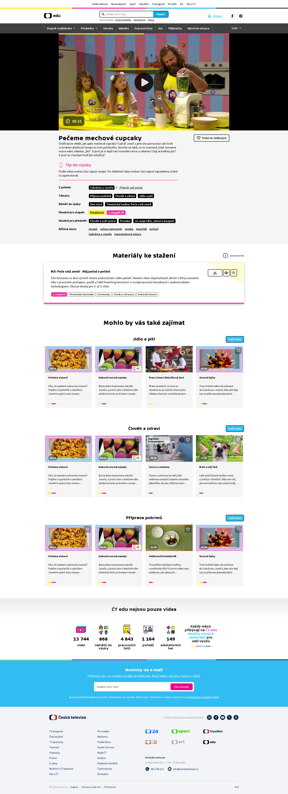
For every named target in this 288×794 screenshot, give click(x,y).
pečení (154, 229)
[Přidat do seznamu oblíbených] (233, 272)
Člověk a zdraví (125, 196)
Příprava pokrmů (100, 196)
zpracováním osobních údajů (202, 697)
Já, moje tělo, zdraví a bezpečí (154, 221)
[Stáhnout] (215, 272)
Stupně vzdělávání (59, 28)
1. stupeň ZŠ (116, 213)
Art (181, 4)
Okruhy (108, 28)
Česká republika (123, 19)
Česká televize (100, 4)
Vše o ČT (191, 4)
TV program (158, 4)
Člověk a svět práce (103, 221)
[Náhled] (226, 272)
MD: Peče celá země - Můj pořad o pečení (80, 271)
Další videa (235, 339)
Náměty (124, 28)
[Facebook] (232, 16)
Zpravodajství (118, 4)
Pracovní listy (143, 28)
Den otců (96, 204)
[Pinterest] (240, 16)
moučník (141, 229)
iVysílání (144, 4)
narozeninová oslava (127, 234)
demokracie (140, 19)
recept (93, 229)
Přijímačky (175, 28)
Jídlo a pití (146, 196)
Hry (160, 28)
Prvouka (125, 221)
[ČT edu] (52, 16)
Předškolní (97, 213)
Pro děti (172, 4)
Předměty (87, 28)
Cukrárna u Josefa (101, 187)
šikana (151, 19)
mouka (129, 229)
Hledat (160, 14)
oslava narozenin (111, 229)
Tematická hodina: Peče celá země (128, 204)
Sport (133, 4)
